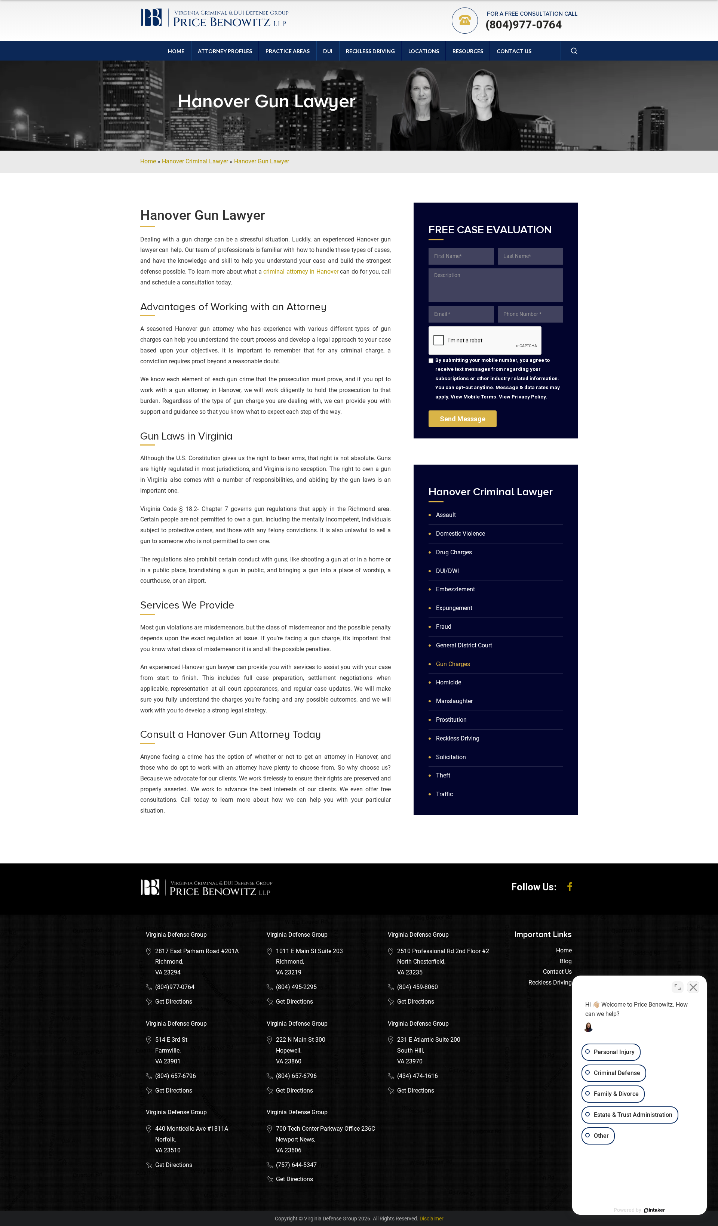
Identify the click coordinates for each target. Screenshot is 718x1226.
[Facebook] (570, 887)
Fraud (443, 626)
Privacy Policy (529, 397)
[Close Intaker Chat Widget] (693, 987)
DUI (327, 51)
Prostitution (451, 719)
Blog (566, 961)
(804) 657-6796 (175, 1075)
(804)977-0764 (523, 24)
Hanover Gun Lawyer (261, 161)
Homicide (448, 682)
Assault (446, 514)
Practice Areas (288, 51)
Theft (443, 775)
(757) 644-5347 (296, 1164)
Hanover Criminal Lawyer (195, 161)
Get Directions (173, 1001)
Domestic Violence (460, 533)
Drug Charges (454, 552)
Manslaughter (454, 701)
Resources (467, 51)
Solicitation (451, 757)
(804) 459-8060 (417, 987)
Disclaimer (432, 1219)
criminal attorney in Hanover (300, 271)
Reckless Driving (370, 51)
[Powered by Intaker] (654, 1210)
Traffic (444, 794)
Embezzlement (455, 589)
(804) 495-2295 (296, 987)
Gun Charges (453, 664)
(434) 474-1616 (417, 1075)
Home (176, 51)
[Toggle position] (678, 987)
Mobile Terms (479, 397)
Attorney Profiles (225, 51)
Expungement (454, 608)
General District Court (464, 645)
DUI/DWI (447, 571)
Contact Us (514, 51)
